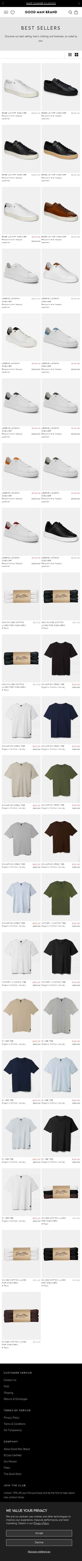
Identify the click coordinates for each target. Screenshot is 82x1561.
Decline (39, 1542)
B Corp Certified (12, 1455)
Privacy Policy (41, 1523)
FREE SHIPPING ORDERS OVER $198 (41, 3)
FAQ (6, 1386)
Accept (39, 1533)
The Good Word (12, 1474)
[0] (12, 12)
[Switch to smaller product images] (76, 55)
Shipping (8, 1392)
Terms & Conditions (14, 1424)
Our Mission (10, 1461)
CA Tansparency (13, 1430)
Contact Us (10, 1380)
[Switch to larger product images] (70, 55)
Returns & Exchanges (15, 1399)
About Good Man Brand (17, 1449)
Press (7, 1467)
